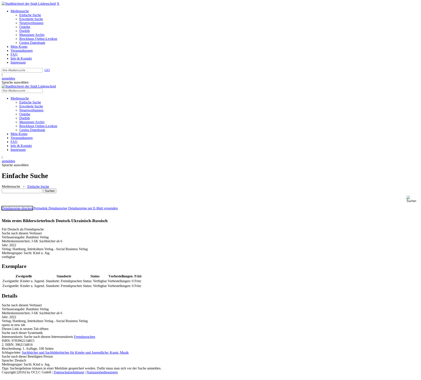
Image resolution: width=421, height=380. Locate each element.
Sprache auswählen (15, 82)
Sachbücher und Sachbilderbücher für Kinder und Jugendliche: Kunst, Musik (75, 352)
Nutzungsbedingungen (102, 372)
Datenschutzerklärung (69, 372)
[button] (413, 199)
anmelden (8, 78)
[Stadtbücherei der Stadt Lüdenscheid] (29, 3)
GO (47, 70)
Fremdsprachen (84, 337)
